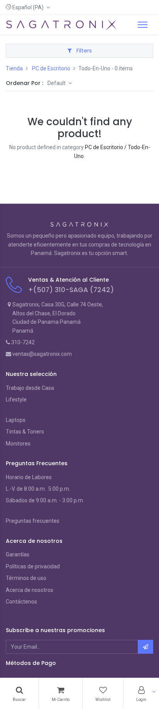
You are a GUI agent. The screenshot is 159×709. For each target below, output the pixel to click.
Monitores (18, 443)
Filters (83, 50)
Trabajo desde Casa (30, 388)
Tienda (14, 68)
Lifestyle (16, 399)
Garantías (17, 554)
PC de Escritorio (51, 68)
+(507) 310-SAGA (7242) (71, 289)
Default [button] (57, 83)
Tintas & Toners (25, 431)
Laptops (15, 420)
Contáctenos (21, 601)
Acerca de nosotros (29, 590)
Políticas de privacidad (33, 566)
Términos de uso (26, 578)
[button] (28, 7)
